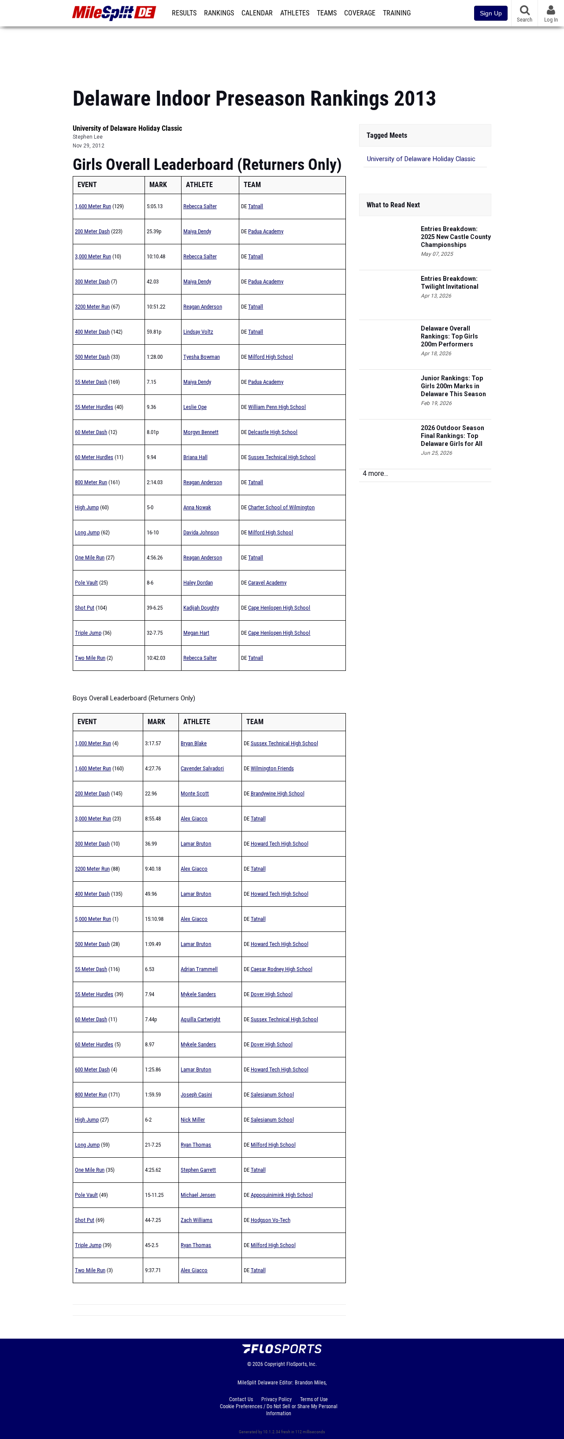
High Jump (87, 507)
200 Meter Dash (92, 231)
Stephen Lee (88, 137)
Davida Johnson (201, 532)
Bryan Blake (194, 743)
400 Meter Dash (92, 331)
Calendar (257, 13)
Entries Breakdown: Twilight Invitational (450, 282)
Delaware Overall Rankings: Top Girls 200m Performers (449, 336)
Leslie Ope (195, 407)
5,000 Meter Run (93, 919)
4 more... (375, 473)
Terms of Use (314, 1399)
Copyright (274, 1364)
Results (184, 13)
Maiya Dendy (197, 231)
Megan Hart (196, 632)
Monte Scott (195, 793)
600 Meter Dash (92, 1069)
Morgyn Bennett (201, 432)
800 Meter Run (91, 482)
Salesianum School (272, 1094)
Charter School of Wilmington (281, 507)
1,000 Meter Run (93, 743)
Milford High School (270, 356)
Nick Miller (193, 1119)
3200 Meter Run (92, 306)
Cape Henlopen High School (279, 607)
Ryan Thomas (196, 1144)
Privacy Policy (276, 1399)
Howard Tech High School (279, 843)
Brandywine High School (277, 793)
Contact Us (241, 1399)
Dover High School (272, 994)
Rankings (219, 13)
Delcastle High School (272, 432)
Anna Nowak (197, 507)
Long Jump (87, 532)
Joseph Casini (196, 1094)
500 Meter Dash (92, 356)
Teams (327, 13)
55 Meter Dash (91, 382)
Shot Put (84, 607)
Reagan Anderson (202, 306)
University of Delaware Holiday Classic (127, 128)
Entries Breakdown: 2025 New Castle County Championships (456, 236)
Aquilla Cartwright (200, 1019)
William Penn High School (277, 407)
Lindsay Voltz (198, 331)
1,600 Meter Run (93, 206)
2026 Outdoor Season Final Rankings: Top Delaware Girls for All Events (452, 436)
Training (397, 13)
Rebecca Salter (200, 206)
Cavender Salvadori (202, 768)
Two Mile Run (90, 658)
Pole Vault (86, 582)
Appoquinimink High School (282, 1195)
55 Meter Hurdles (94, 407)
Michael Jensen (198, 1195)
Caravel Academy (267, 582)
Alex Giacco (194, 818)
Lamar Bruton (196, 843)
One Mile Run (89, 557)
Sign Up (491, 13)
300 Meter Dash (92, 281)
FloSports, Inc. (301, 1364)
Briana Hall (195, 457)
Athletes (294, 13)
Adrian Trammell (199, 969)
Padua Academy (265, 231)
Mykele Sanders (198, 994)
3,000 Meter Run (93, 256)
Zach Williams (196, 1220)
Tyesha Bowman (201, 356)
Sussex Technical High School (281, 457)
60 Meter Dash (91, 432)
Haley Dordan (198, 582)
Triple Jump (88, 632)
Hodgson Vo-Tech (270, 1220)
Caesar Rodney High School (281, 969)
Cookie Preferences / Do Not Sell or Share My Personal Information (279, 1410)
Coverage (359, 13)
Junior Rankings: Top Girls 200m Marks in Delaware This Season (453, 386)
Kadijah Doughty (201, 607)
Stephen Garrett (198, 1170)
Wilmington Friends (272, 768)
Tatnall (255, 206)
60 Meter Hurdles (94, 457)
